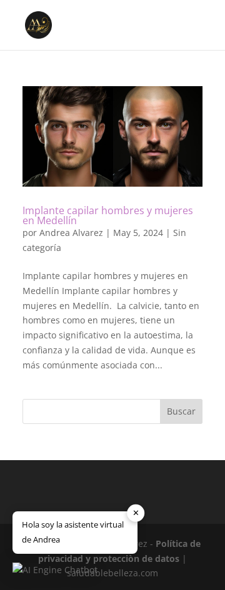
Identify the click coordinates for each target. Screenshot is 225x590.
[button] (55, 570)
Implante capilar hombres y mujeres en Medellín (107, 215)
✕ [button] (135, 512)
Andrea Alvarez (71, 232)
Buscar (181, 411)
